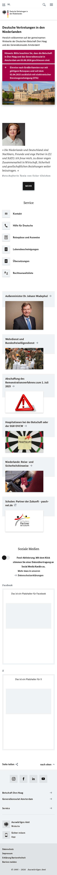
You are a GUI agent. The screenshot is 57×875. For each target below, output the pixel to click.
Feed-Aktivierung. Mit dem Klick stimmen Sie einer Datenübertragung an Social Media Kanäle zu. (33, 562)
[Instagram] (15, 779)
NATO (10, 158)
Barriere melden (9, 862)
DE (3, 4)
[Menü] (51, 4)
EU (50, 154)
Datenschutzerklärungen (30, 575)
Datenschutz (8, 849)
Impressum (7, 853)
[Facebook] (24, 779)
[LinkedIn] (34, 779)
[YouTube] (44, 779)
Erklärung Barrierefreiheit (14, 857)
